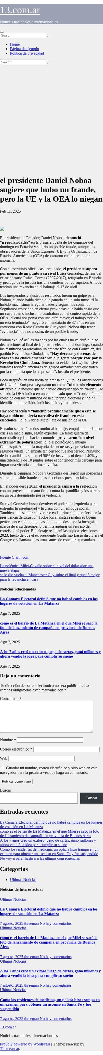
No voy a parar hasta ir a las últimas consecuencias (40, 858)
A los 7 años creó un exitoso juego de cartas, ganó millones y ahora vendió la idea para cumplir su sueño (50, 654)
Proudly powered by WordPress (25, 1044)
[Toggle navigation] (2, 32)
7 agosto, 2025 (12, 923)
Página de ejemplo (24, 49)
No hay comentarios (56, 923)
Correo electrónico (16, 749)
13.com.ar (20, 10)
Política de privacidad (27, 53)
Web (3, 758)
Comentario (11, 698)
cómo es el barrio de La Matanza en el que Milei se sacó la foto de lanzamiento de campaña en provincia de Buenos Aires (49, 627)
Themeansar (9, 1048)
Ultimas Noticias (23, 879)
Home (15, 44)
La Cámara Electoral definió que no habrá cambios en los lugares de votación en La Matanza (49, 601)
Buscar (5, 790)
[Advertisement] (51, 119)
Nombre (8, 740)
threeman (32, 923)
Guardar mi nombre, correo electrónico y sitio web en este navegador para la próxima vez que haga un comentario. (48, 770)
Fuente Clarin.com (14, 557)
